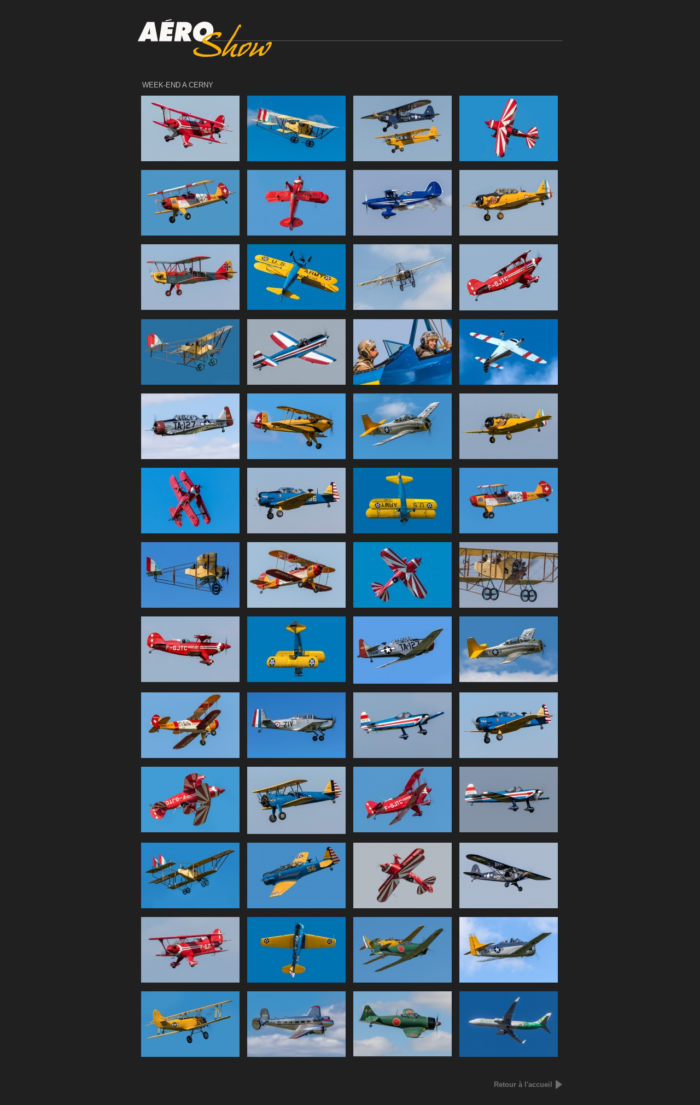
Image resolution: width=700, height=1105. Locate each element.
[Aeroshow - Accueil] (350, 55)
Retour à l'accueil (523, 1084)
